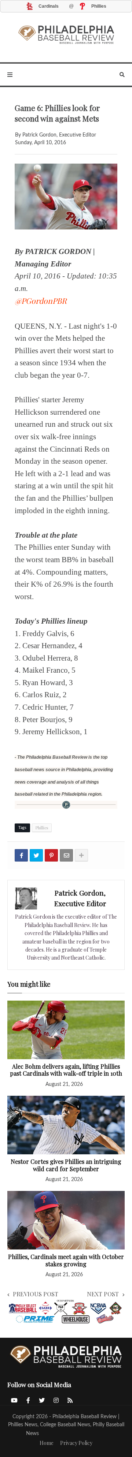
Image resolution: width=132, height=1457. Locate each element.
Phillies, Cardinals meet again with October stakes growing (66, 1260)
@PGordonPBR (41, 300)
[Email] (66, 855)
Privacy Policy (76, 1442)
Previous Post (35, 1294)
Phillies (42, 827)
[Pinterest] (51, 855)
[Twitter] (36, 855)
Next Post (103, 1294)
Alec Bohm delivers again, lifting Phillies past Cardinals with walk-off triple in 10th (66, 1070)
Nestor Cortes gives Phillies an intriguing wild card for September (66, 1165)
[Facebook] (21, 855)
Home (47, 1442)
